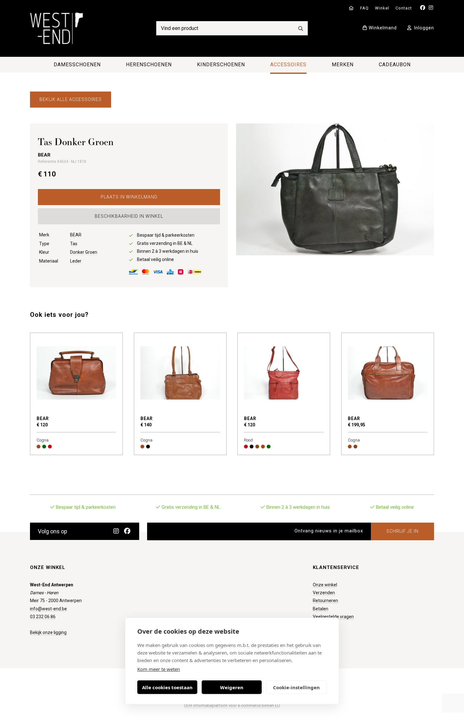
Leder (75, 261)
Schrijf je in (402, 531)
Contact (404, 8)
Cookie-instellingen (296, 687)
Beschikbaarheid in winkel (129, 216)
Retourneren (325, 600)
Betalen (320, 608)
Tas (73, 243)
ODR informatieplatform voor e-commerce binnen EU (232, 705)
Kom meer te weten (158, 669)
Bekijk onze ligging (48, 632)
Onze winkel (325, 584)
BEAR (75, 234)
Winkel (382, 8)
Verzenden (324, 592)
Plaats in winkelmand (129, 196)
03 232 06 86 (43, 616)
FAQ (364, 8)
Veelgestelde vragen (333, 616)
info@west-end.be (48, 608)
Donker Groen (83, 252)
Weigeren (231, 687)
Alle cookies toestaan (167, 687)
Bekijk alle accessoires (70, 99)
